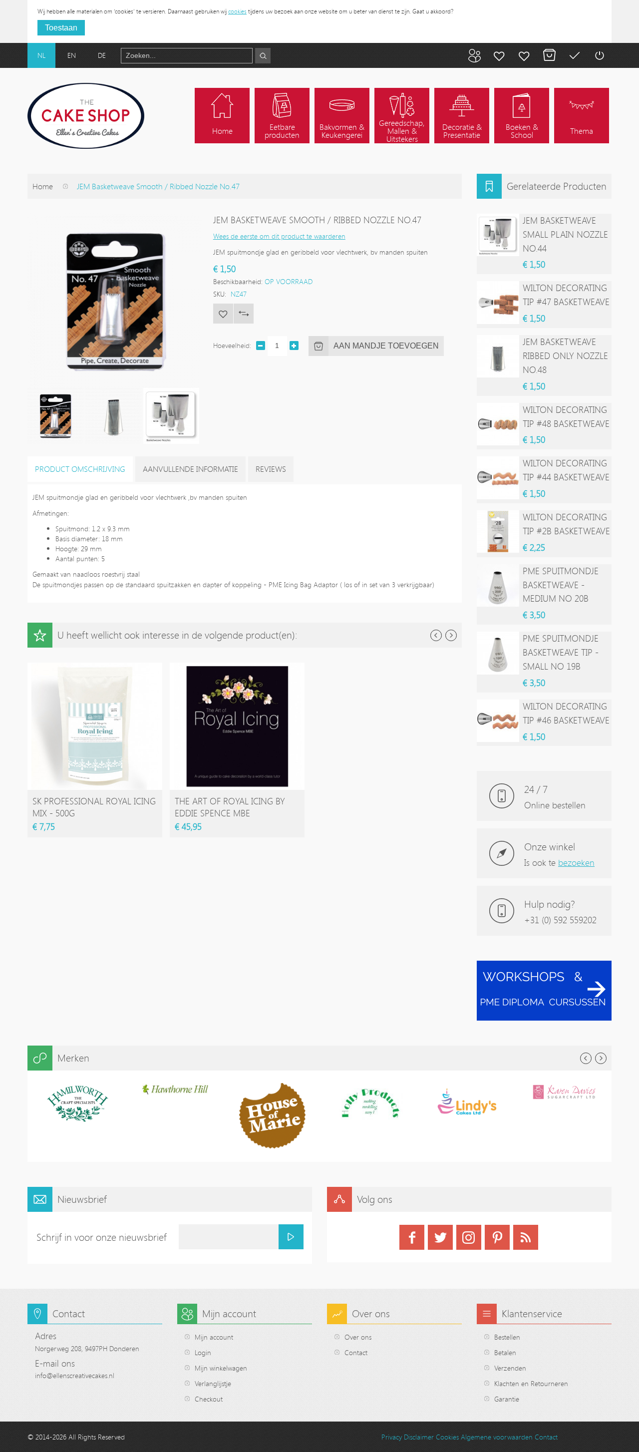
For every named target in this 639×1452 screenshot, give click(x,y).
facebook (411, 1237)
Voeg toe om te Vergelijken (244, 314)
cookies (237, 11)
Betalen (574, 55)
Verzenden (510, 1368)
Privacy (391, 1437)
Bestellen (507, 1337)
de (102, 55)
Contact (355, 1352)
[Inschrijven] (291, 1236)
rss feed (525, 1237)
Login (203, 1352)
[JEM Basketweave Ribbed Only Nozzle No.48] (498, 356)
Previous (436, 635)
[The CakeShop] (85, 116)
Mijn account (499, 55)
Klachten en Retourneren (531, 1383)
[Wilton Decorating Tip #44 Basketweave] (498, 477)
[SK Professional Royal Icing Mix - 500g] (94, 667)
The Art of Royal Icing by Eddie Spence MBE (230, 807)
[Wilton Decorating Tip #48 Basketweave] (498, 424)
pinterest (497, 1237)
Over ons (357, 1337)
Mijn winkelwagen (549, 55)
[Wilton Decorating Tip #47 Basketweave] (498, 302)
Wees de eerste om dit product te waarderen (279, 236)
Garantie (506, 1399)
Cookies (447, 1437)
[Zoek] (263, 55)
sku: (219, 294)
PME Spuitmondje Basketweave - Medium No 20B (561, 585)
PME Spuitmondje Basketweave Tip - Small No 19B (561, 652)
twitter (440, 1237)
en (71, 55)
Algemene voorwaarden (497, 1437)
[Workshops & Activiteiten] (544, 966)
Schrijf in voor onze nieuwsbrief (101, 1237)
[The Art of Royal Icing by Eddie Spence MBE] (237, 667)
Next (451, 635)
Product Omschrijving (80, 468)
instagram (468, 1237)
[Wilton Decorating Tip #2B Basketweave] (498, 531)
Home (42, 186)
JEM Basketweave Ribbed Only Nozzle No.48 (565, 355)
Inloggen (599, 55)
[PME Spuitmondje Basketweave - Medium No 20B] (498, 585)
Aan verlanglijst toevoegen (223, 314)
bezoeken (576, 862)
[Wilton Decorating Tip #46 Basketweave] (498, 721)
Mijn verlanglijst (524, 55)
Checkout (209, 1399)
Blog (474, 55)
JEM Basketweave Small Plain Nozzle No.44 (565, 234)
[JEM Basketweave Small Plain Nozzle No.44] (498, 235)
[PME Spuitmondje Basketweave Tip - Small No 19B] (498, 653)
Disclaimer (419, 1437)
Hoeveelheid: (232, 345)
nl (41, 55)
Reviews (271, 468)
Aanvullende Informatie (190, 468)
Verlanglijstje (213, 1383)
